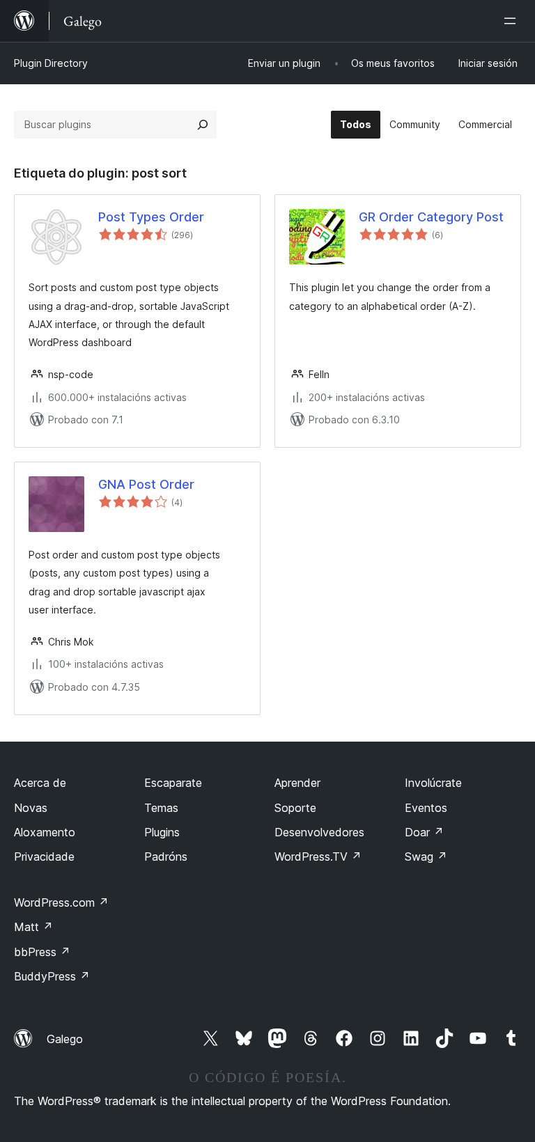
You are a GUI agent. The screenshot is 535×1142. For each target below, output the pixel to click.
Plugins (162, 832)
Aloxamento (44, 832)
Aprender (297, 783)
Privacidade (44, 856)
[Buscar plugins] (203, 125)
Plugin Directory (51, 63)
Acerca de (40, 783)
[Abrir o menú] (512, 21)
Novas (30, 808)
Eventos (426, 808)
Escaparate (173, 783)
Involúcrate (433, 783)
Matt (33, 927)
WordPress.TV (318, 856)
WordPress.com (61, 902)
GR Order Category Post (431, 217)
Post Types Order (151, 217)
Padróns (165, 856)
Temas (161, 808)
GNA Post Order (146, 484)
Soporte (295, 808)
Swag (426, 856)
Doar (424, 832)
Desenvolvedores (319, 832)
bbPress (42, 952)
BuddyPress (52, 976)
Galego (65, 1039)
